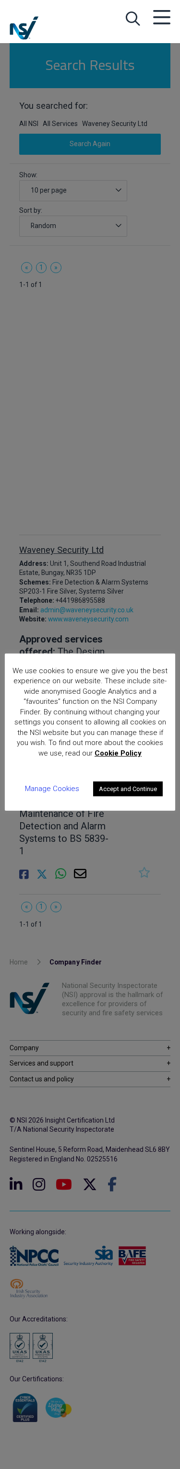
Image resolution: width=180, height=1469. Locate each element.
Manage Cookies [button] (52, 788)
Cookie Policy (118, 753)
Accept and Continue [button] (128, 788)
